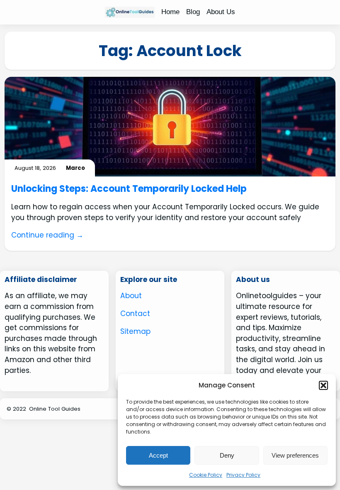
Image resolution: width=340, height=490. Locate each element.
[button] (323, 385)
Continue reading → (47, 235)
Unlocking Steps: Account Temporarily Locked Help (129, 189)
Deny (227, 455)
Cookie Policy (205, 474)
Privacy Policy (243, 474)
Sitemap (135, 331)
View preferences (295, 455)
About (131, 296)
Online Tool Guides (54, 409)
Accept (158, 455)
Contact (135, 313)
